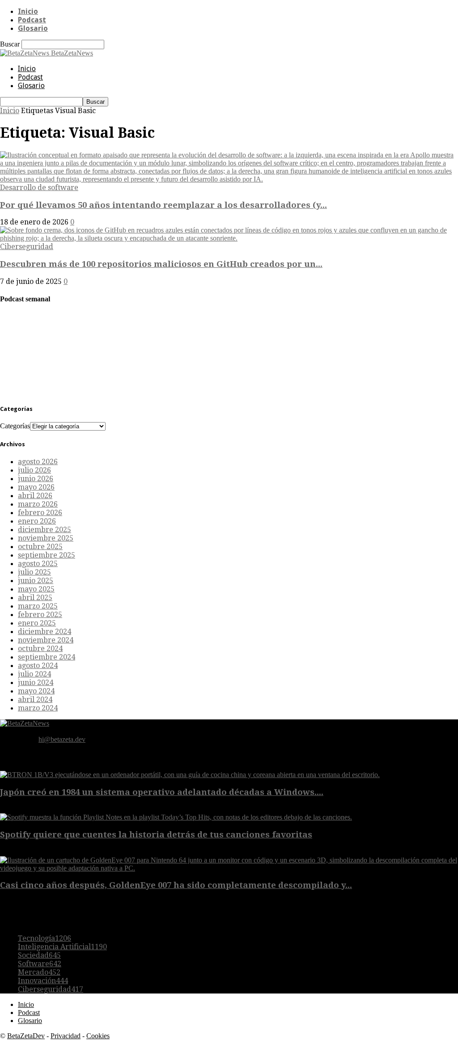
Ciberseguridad (26, 246)
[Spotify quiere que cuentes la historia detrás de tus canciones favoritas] (176, 817)
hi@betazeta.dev (61, 739)
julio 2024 (34, 674)
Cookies (98, 1036)
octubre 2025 (40, 546)
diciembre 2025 (44, 529)
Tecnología (44, 938)
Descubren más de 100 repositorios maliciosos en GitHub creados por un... (161, 264)
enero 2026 (37, 521)
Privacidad (66, 1036)
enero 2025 (37, 623)
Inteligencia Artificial (62, 947)
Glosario (33, 28)
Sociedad (39, 955)
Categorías (15, 426)
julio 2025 (34, 572)
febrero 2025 (40, 614)
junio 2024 (35, 682)
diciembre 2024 (44, 631)
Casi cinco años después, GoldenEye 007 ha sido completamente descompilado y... (176, 885)
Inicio (28, 11)
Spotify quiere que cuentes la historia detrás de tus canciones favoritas (156, 834)
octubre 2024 (40, 648)
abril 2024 (35, 699)
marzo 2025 (38, 606)
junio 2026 (35, 478)
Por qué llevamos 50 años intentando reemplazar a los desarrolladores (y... (163, 205)
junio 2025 (35, 580)
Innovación (43, 981)
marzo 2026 (38, 504)
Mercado (39, 972)
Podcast (32, 20)
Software (39, 964)
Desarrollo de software (39, 187)
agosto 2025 (38, 563)
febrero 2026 (40, 512)
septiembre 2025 (46, 555)
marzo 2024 (38, 708)
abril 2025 (35, 597)
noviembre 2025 (45, 538)
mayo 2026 (36, 487)
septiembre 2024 (46, 657)
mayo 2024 (36, 691)
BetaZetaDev (26, 1036)
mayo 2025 (36, 589)
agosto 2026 (38, 461)
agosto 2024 (38, 665)
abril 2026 (35, 495)
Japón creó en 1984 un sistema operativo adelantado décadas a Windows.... (161, 792)
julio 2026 (34, 470)
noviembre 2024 (45, 640)
